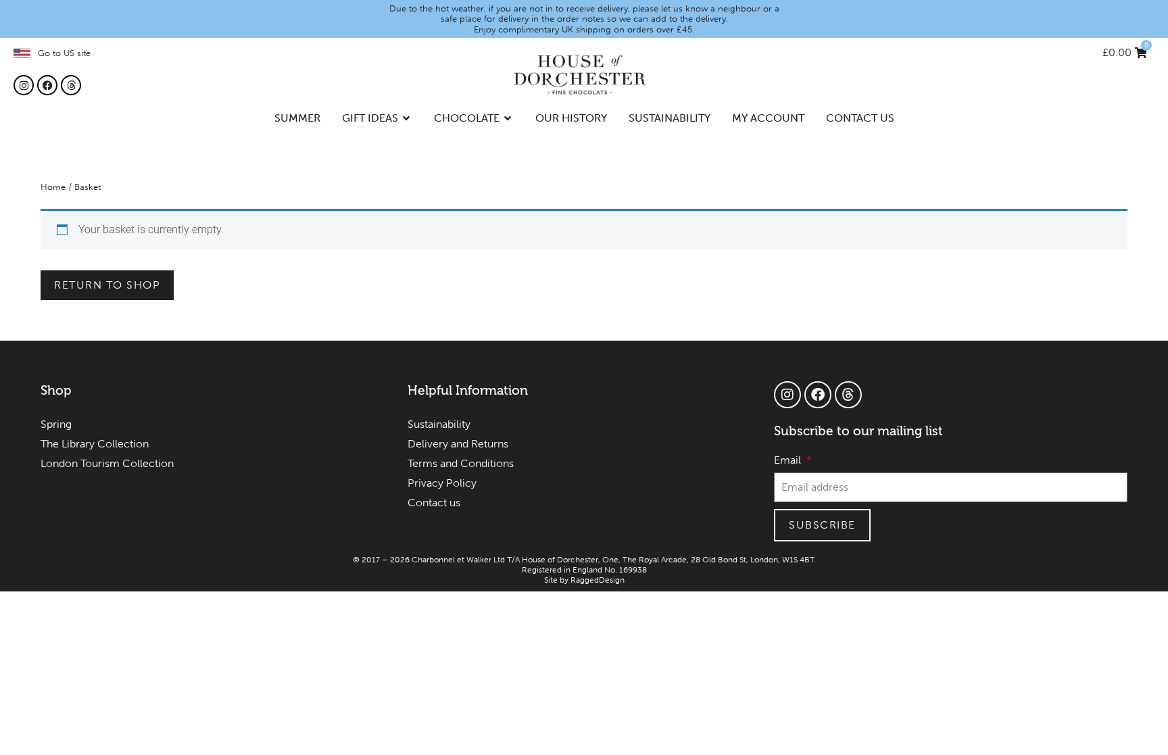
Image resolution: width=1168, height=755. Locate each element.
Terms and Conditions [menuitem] (461, 463)
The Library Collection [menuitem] (95, 443)
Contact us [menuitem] (434, 502)
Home (53, 187)
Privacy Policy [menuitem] (442, 483)
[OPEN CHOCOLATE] (508, 118)
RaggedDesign (597, 580)
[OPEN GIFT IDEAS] (407, 118)
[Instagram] (24, 85)
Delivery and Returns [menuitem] (458, 443)
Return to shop (107, 284)
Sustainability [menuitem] (439, 424)
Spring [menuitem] (56, 424)
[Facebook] (47, 85)
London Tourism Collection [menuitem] (107, 463)
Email (789, 460)
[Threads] (71, 85)
